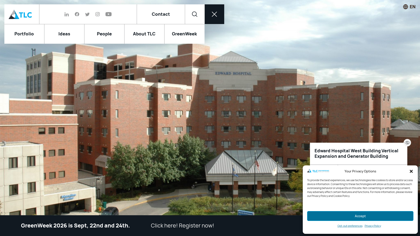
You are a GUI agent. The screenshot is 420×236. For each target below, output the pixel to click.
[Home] (21, 14)
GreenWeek (184, 34)
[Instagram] (98, 14)
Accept (360, 216)
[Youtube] (107, 14)
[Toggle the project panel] (407, 142)
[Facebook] (77, 14)
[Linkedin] (68, 14)
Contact (161, 14)
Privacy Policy (373, 226)
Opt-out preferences (350, 226)
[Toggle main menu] (214, 14)
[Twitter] (87, 14)
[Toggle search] (195, 14)
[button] (411, 171)
